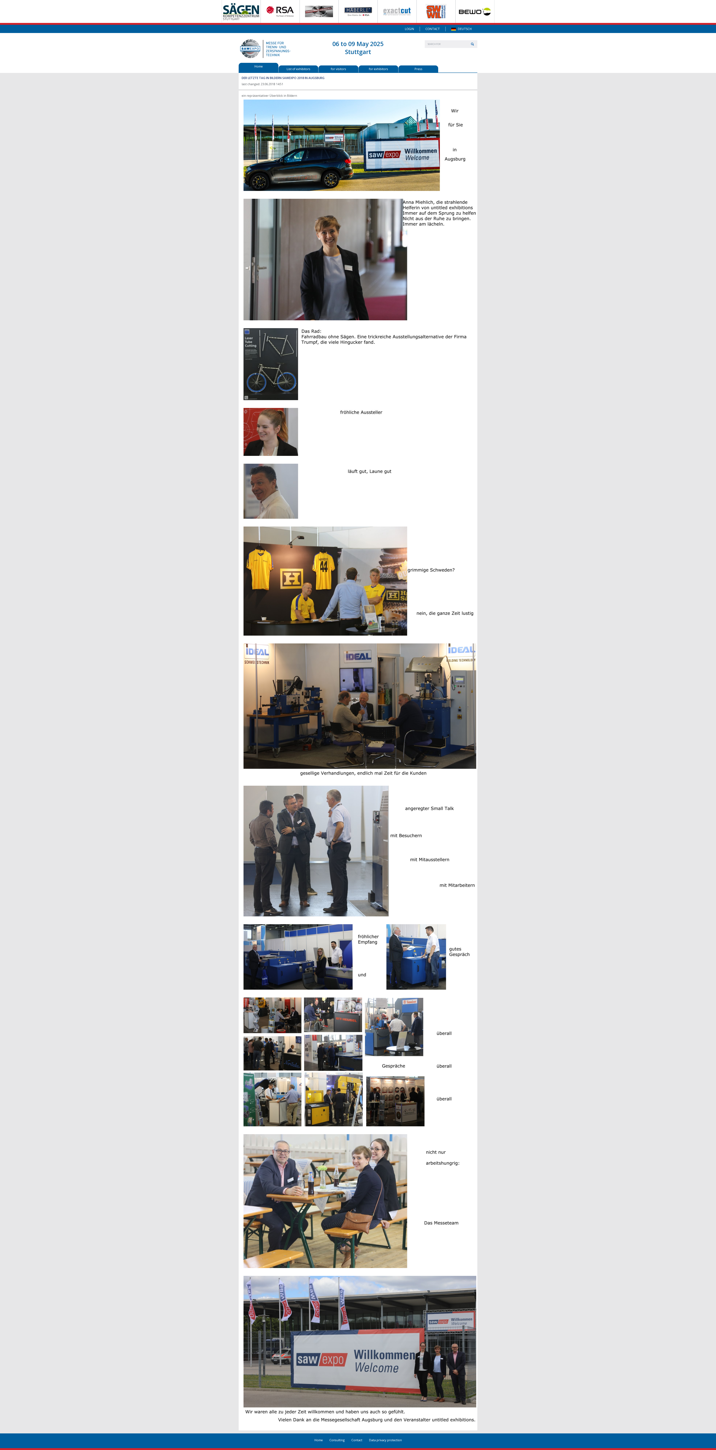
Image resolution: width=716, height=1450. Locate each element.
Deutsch (465, 29)
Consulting (337, 1440)
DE (453, 29)
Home (318, 1440)
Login (409, 29)
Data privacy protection (385, 1440)
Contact (432, 29)
